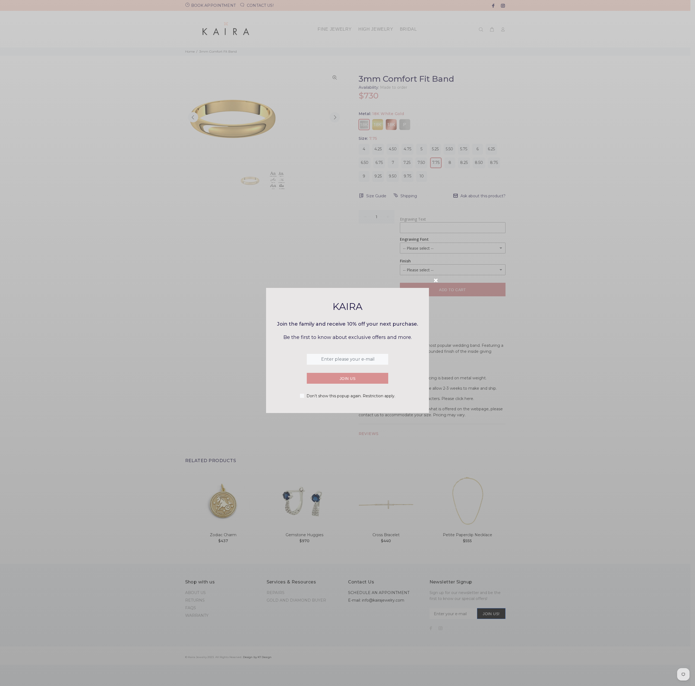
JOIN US (347, 378)
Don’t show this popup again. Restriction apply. (351, 395)
